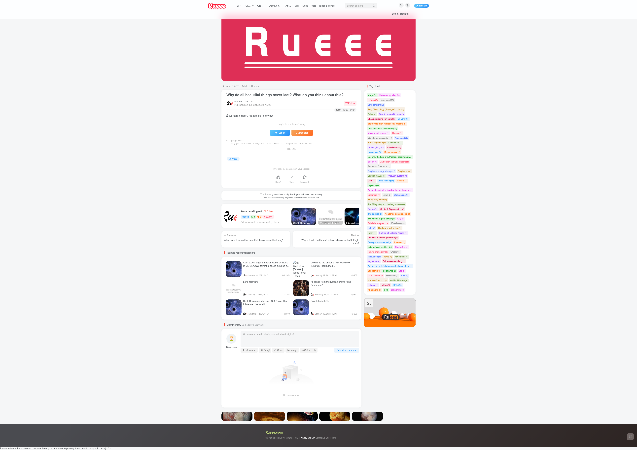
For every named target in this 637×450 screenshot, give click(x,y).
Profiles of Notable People (393, 232)
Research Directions (379, 166)
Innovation (374, 256)
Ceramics (387, 99)
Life (402, 270)
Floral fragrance (377, 142)
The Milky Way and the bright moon (386, 204)
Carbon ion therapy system (394, 161)
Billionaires (389, 270)
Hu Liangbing (376, 147)
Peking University (378, 251)
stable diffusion (399, 280)
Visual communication (380, 137)
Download (392, 275)
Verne (388, 256)
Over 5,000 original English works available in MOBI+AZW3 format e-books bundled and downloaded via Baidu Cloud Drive (266, 266)
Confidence (395, 142)
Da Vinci (403, 118)
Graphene (404, 171)
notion (385, 284)
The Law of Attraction (389, 228)
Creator (395, 251)
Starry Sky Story (377, 199)
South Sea (401, 246)
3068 (246, 216)
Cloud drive (394, 147)
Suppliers (374, 270)
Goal (371, 180)
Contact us (320, 437)
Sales (372, 114)
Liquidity (373, 185)
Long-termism (250, 281)
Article (245, 86)
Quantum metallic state (391, 114)
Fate (371, 228)
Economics (375, 152)
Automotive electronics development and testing (390, 190)
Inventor (399, 242)
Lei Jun (373, 99)
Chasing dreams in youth (381, 118)
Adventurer (401, 256)
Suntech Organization (392, 209)
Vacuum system (397, 175)
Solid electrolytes (378, 223)
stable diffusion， (377, 280)
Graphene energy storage (381, 171)
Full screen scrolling (394, 261)
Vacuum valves (377, 175)
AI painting (374, 289)
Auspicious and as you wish (383, 237)
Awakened (401, 137)
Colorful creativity (320, 301)
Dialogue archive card (379, 242)
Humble (397, 133)
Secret (372, 161)
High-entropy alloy (389, 95)
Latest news (331, 437)
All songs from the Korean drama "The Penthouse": (331, 283)
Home (227, 86)
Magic (372, 95)
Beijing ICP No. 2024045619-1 (286, 437)
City (400, 218)
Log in (395, 13)
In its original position (380, 246)
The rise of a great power (381, 218)
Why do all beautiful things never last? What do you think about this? (285, 94)
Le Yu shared (375, 275)
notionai (373, 284)
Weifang (401, 180)
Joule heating (386, 180)
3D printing (397, 289)
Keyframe (374, 261)
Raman (373, 209)
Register (404, 13)
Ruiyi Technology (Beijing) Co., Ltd (386, 109)
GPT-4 (397, 284)
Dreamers (374, 194)
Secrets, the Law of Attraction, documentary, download (390, 156)
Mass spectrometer (378, 133)
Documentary (392, 152)
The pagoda (375, 213)
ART (236, 86)
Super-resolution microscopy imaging (387, 123)
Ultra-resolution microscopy (382, 128)
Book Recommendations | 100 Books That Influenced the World (265, 302)
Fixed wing (398, 223)
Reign (372, 232)
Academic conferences (397, 213)
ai (386, 289)
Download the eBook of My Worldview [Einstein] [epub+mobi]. (330, 264)
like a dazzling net (243, 101)
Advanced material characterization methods (390, 266)
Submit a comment (346, 350)
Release (423, 5)
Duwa (387, 194)
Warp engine (401, 194)
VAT (404, 275)
